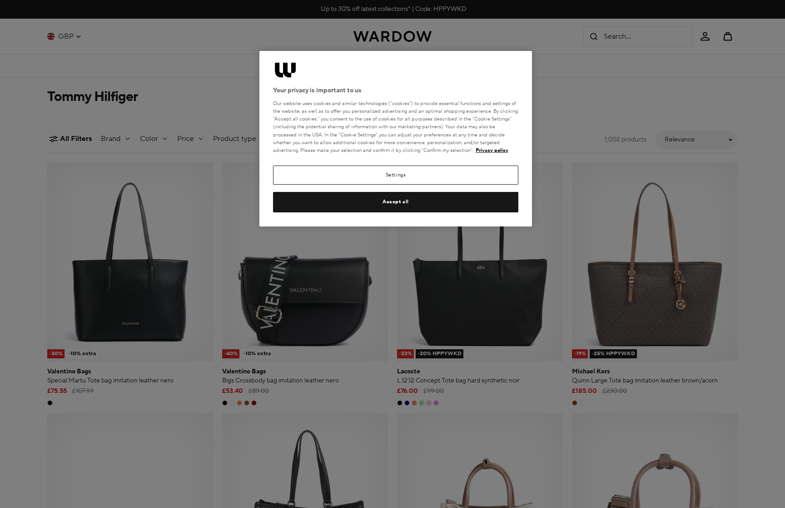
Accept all (396, 201)
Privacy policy (492, 150)
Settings (396, 174)
